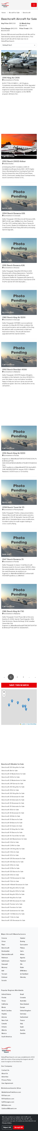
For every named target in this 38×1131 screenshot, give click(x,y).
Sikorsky (23, 977)
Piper (3, 944)
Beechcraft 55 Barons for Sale (12, 819)
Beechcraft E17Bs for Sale (11, 868)
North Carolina (6, 1010)
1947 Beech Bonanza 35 (13, 559)
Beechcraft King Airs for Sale (11, 897)
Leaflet (23, 724)
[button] (26, 709)
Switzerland (24, 1017)
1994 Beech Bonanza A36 (13, 213)
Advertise (5, 1077)
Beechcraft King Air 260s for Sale (13, 888)
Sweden (23, 1033)
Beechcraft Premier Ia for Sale (12, 904)
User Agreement (7, 1083)
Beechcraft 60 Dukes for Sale (12, 826)
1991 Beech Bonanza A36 (13, 265)
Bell (3, 971)
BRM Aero (23, 971)
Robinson (5, 957)
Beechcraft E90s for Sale (10, 875)
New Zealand (24, 1004)
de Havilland (24, 974)
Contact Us (5, 1070)
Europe (22, 1007)
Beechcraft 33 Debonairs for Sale (13, 800)
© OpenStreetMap (31, 724)
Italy (21, 1023)
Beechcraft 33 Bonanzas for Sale (13, 796)
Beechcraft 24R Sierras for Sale (12, 783)
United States (6, 994)
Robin (22, 967)
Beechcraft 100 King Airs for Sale (13, 767)
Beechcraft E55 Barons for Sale (12, 871)
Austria (22, 1030)
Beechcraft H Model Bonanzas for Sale (15, 884)
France (22, 1020)
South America (7, 1036)
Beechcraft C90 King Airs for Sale (13, 849)
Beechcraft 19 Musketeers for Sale (14, 774)
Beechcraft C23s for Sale (10, 842)
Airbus (22, 954)
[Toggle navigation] (34, 5)
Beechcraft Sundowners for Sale (13, 910)
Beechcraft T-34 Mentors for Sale (13, 914)
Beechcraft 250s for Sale (10, 790)
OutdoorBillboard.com (9, 1108)
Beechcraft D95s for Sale (10, 865)
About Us (5, 1073)
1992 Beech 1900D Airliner (14, 161)
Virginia (4, 1014)
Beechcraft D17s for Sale (10, 855)
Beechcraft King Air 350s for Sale (13, 894)
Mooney (4, 967)
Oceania (23, 997)
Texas (4, 1001)
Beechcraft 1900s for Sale (11, 777)
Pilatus (22, 948)
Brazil (22, 994)
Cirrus (4, 941)
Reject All (7, 1127)
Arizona (4, 1017)
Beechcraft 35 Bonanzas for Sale (13, 803)
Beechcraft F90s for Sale (10, 881)
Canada (4, 1023)
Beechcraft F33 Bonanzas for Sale (13, 878)
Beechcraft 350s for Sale (10, 809)
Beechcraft (5, 948)
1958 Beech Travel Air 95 (13, 507)
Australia (23, 1001)
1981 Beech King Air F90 (13, 611)
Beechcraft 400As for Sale (11, 816)
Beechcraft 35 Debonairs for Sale (13, 806)
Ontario (4, 1027)
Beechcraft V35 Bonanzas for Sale (13, 920)
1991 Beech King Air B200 (13, 453)
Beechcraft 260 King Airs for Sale (13, 793)
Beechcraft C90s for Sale (10, 852)
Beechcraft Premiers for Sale (12, 907)
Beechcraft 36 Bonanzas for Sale (13, 813)
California (5, 1004)
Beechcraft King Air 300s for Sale (13, 891)
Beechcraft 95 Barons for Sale (12, 832)
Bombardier (6, 951)
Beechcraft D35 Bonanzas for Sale (13, 858)
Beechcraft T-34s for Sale (10, 917)
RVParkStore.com (8, 1099)
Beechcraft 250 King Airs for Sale (13, 787)
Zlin (21, 964)
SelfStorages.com (8, 1102)
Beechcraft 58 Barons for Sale (12, 823)
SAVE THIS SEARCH (19, 685)
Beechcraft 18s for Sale (10, 770)
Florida (4, 997)
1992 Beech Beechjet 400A (14, 369)
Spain (22, 1027)
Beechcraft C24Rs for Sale (11, 845)
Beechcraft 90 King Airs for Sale (13, 829)
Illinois (4, 1007)
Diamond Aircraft (7, 954)
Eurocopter (24, 944)
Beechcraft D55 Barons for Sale (13, 862)
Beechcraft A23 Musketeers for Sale (14, 839)
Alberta (4, 1030)
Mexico (4, 1033)
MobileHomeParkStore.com (11, 1092)
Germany (23, 1014)
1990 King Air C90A (11, 78)
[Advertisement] (19, 652)
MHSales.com (6, 1105)
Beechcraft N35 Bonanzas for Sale (13, 901)
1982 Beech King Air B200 (13, 317)
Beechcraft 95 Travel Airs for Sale (13, 836)
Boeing (22, 941)
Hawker (22, 938)
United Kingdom (25, 1010)
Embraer (4, 977)
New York (5, 1020)
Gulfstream (5, 961)
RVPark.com (6, 1095)
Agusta (22, 957)
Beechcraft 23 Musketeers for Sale (14, 780)
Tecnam (4, 974)
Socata (4, 980)
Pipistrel (23, 961)
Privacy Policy (6, 1080)
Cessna (4, 938)
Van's (22, 951)
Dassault (5, 964)
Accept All (18, 1127)
